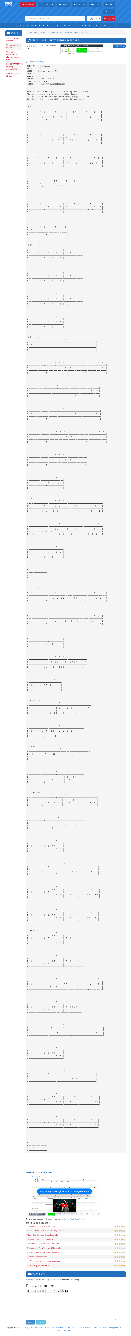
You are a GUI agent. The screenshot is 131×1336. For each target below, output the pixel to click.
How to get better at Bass (13, 74)
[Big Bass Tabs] (8, 3)
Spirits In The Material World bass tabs (43, 1252)
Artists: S (43, 32)
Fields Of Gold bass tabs (37, 1256)
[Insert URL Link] (39, 1291)
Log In (110, 11)
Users (110, 4)
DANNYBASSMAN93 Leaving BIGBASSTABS (14, 66)
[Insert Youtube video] (62, 1291)
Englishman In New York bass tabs (41, 1226)
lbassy (40, 61)
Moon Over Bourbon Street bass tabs (42, 1235)
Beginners (29, 4)
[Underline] (35, 1291)
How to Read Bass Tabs (73, 1219)
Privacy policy (84, 1327)
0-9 (15, 25)
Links (94, 1327)
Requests (47, 4)
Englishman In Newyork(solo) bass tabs (43, 1243)
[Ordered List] (47, 1291)
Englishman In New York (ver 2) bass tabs (44, 1248)
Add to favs (120, 46)
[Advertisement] (14, 118)
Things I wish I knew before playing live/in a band (12, 56)
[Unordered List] (51, 1291)
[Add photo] (66, 1291)
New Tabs (80, 4)
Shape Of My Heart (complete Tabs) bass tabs (46, 1230)
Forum (96, 4)
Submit (64, 4)
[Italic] (32, 1291)
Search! (110, 18)
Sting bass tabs (56, 32)
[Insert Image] (43, 1291)
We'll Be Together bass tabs (77, 32)
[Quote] (55, 1291)
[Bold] (28, 1291)
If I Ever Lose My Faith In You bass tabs (43, 1261)
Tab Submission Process (12, 39)
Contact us (71, 1327)
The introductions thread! (13, 46)
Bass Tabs (32, 32)
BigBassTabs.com (34, 1327)
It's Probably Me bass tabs (38, 1265)
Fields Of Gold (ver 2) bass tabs (40, 1239)
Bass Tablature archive (54, 1327)
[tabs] (59, 1291)
